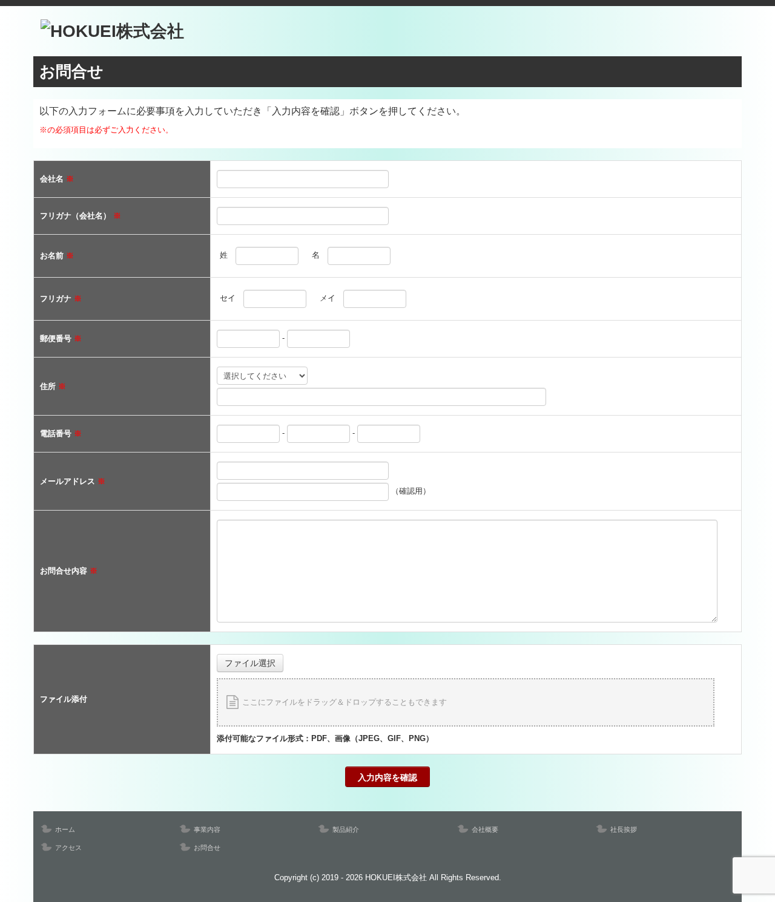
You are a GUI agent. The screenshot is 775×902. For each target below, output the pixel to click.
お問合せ (207, 847)
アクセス (68, 847)
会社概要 (485, 829)
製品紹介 (345, 829)
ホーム (65, 829)
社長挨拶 (623, 829)
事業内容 (207, 829)
